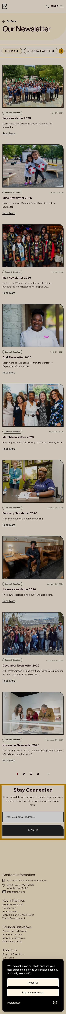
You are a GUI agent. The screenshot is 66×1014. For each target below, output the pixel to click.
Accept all (33, 982)
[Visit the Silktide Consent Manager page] (55, 1002)
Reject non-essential (33, 992)
